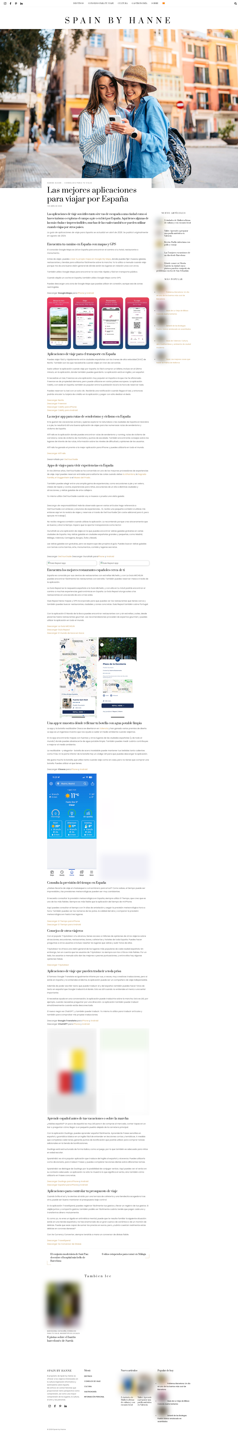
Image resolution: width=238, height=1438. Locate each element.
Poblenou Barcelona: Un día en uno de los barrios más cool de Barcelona (172, 295)
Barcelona (52, 1331)
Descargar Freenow (57, 403)
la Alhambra (129, 474)
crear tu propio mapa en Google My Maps (90, 259)
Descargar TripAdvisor (58, 964)
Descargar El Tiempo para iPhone (63, 921)
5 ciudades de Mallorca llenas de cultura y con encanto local (177, 221)
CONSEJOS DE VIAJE (92, 1381)
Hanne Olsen (54, 183)
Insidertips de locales (70, 1333)
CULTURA (88, 1386)
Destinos (78, 3)
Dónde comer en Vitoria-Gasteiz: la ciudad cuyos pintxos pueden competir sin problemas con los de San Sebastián (173, 267)
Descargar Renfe (55, 400)
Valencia (104, 728)
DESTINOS (88, 1376)
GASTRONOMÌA (90, 1392)
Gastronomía (139, 3)
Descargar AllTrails (56, 453)
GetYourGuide (71, 459)
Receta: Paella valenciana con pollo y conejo (177, 243)
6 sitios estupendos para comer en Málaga (124, 1254)
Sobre (154, 3)
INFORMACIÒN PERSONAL (94, 1397)
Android (90, 293)
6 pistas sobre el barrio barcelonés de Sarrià (61, 1339)
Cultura (123, 3)
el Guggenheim (62, 477)
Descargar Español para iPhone (62, 1184)
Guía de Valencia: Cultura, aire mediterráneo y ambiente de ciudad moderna (173, 344)
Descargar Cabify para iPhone (62, 406)
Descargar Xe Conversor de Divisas (64, 1244)
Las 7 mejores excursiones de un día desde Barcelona (177, 253)
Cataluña (62, 1331)
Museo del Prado (82, 477)
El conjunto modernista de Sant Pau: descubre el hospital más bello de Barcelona (69, 1258)
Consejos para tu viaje (101, 3)
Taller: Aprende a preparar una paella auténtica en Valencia (176, 233)
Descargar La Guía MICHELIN (61, 626)
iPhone (81, 293)
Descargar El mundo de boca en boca (65, 633)
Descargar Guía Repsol (58, 629)
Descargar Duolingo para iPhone (63, 1181)
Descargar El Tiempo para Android (64, 924)
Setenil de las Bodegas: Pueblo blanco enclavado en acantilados (172, 1418)
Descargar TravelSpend (58, 1240)
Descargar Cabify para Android (62, 410)
